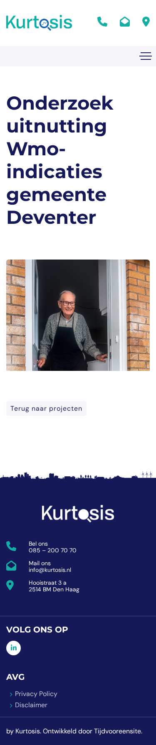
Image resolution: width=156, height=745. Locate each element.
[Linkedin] (13, 648)
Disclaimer (31, 705)
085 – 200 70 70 (53, 550)
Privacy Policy (36, 693)
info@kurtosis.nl (50, 569)
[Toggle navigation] (145, 56)
